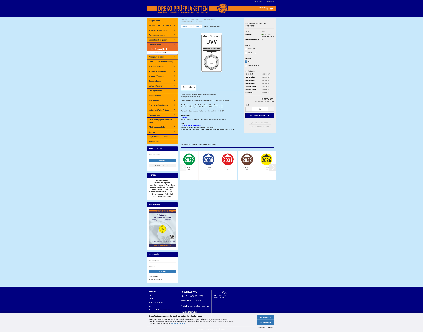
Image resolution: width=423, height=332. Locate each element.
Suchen (162, 160)
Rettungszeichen (155, 91)
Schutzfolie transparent (158, 40)
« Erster (184, 26)
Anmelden (162, 271)
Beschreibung (189, 87)
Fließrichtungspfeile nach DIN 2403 (160, 121)
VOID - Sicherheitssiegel (158, 30)
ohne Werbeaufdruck (158, 49)
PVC (249, 61)
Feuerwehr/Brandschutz (158, 105)
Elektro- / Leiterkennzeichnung (161, 62)
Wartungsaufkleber (156, 66)
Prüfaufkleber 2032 (247, 169)
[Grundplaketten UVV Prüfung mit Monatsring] (211, 52)
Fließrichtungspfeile (157, 127)
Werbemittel (154, 142)
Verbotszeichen (155, 96)
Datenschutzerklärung (178, 323)
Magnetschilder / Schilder (159, 137)
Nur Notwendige (265, 323)
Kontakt (151, 298)
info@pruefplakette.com (199, 306)
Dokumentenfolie (253, 66)
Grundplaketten (155, 45)
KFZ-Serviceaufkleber (157, 71)
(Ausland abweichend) (268, 36)
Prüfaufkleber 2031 (227, 169)
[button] (248, 109)
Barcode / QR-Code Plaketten (160, 25)
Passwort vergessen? (155, 279)
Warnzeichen (154, 100)
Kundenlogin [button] (259, 1)
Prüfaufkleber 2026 (266, 169)
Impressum (152, 295)
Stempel (152, 132)
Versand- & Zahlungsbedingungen (159, 310)
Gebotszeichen (155, 81)
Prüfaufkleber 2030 (208, 169)
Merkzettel (271, 1)
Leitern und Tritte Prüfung (159, 110)
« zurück (191, 26)
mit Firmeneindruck (158, 53)
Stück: (247, 105)
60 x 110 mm (252, 53)
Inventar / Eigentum (156, 76)
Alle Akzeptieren (265, 317)
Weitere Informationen (265, 327)
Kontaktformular (189, 312)
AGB (150, 306)
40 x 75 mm (251, 49)
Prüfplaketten (154, 21)
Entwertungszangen (157, 35)
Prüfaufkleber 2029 (189, 169)
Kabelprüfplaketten (156, 57)
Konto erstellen (153, 276)
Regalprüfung (154, 115)
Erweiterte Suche (162, 165)
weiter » (198, 26)
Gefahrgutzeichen (156, 86)
